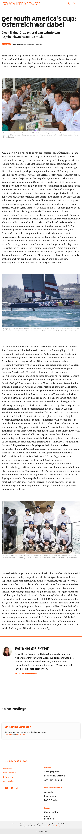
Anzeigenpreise (51, 771)
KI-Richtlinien (8, 781)
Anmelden (8, 734)
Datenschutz (8, 777)
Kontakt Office (51, 812)
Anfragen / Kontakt (53, 780)
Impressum (7, 768)
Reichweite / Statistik (54, 775)
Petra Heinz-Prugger (19, 44)
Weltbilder (6, 44)
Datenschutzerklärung (53, 826)
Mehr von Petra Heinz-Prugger (26, 673)
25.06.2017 (30, 44)
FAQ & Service (51, 800)
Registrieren (20, 734)
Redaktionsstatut (9, 773)
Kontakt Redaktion (49, 817)
